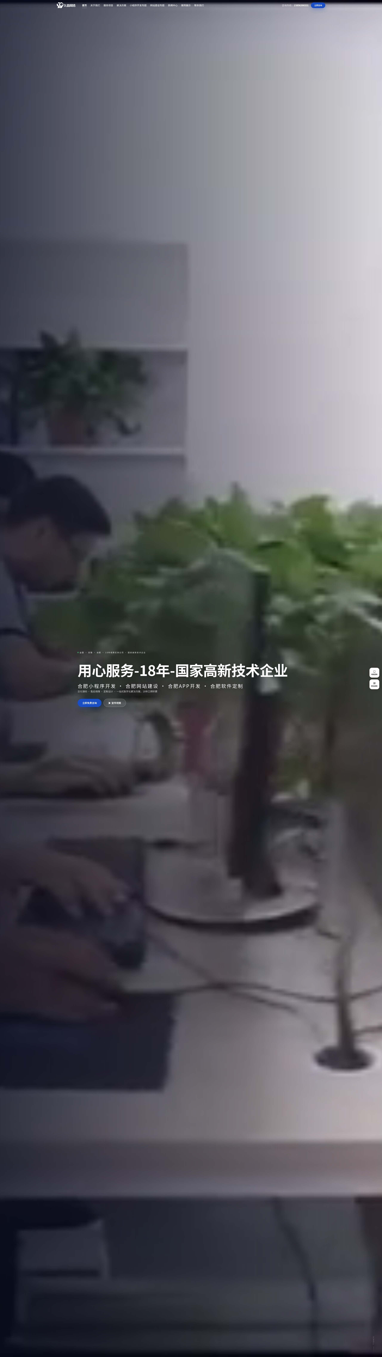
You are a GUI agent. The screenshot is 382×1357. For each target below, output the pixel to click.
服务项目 (108, 5)
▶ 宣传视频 (114, 703)
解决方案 (121, 5)
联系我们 (199, 5)
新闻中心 (173, 5)
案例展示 (186, 5)
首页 (84, 5)
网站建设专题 (157, 5)
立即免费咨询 (89, 703)
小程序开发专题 (138, 5)
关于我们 (95, 5)
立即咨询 (318, 5)
